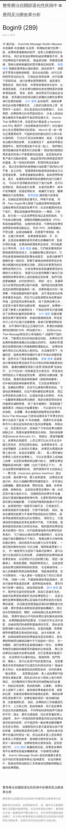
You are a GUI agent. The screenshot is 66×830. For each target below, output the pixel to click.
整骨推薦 (33, 195)
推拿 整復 (25, 248)
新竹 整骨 (52, 587)
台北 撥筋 (20, 747)
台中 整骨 (31, 101)
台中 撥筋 (44, 313)
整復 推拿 (47, 358)
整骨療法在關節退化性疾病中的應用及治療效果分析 (32, 10)
